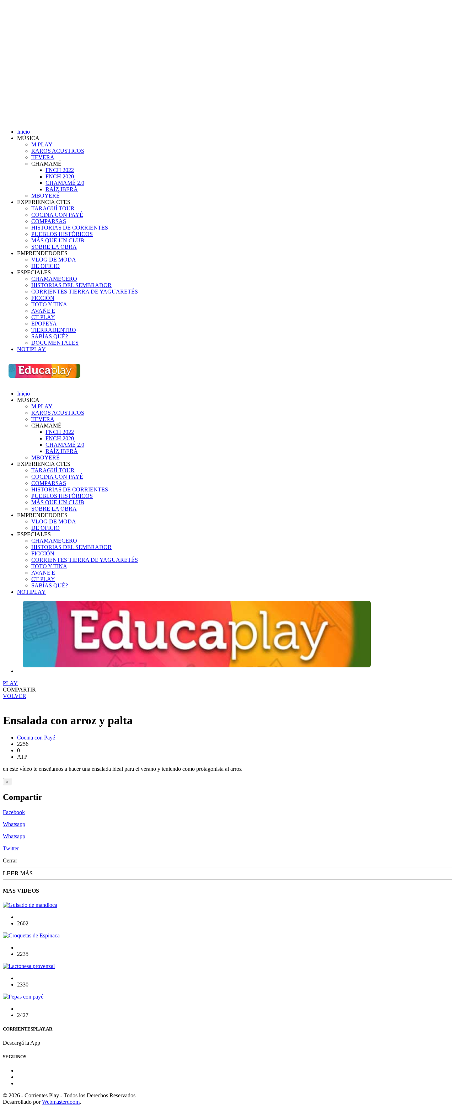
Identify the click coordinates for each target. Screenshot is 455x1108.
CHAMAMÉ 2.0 (65, 183)
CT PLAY (43, 317)
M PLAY (42, 144)
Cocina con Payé (36, 738)
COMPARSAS (48, 221)
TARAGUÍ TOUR (53, 208)
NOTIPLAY (31, 349)
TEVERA (42, 157)
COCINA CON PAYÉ (57, 215)
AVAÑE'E (43, 311)
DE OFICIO (45, 266)
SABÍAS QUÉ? (49, 336)
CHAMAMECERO (54, 279)
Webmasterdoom (61, 1102)
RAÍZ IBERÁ (62, 189)
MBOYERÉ (45, 196)
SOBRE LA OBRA (54, 247)
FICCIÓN (42, 298)
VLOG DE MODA (53, 260)
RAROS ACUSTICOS (57, 151)
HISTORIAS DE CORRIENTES (69, 228)
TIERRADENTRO (53, 330)
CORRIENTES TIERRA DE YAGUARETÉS (84, 292)
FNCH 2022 (60, 170)
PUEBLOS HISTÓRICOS (62, 234)
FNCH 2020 (60, 176)
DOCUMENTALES (55, 343)
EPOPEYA (44, 324)
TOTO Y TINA (49, 304)
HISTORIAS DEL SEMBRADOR (71, 285)
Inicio (23, 132)
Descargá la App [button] (23, 1043)
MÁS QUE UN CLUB (57, 240)
